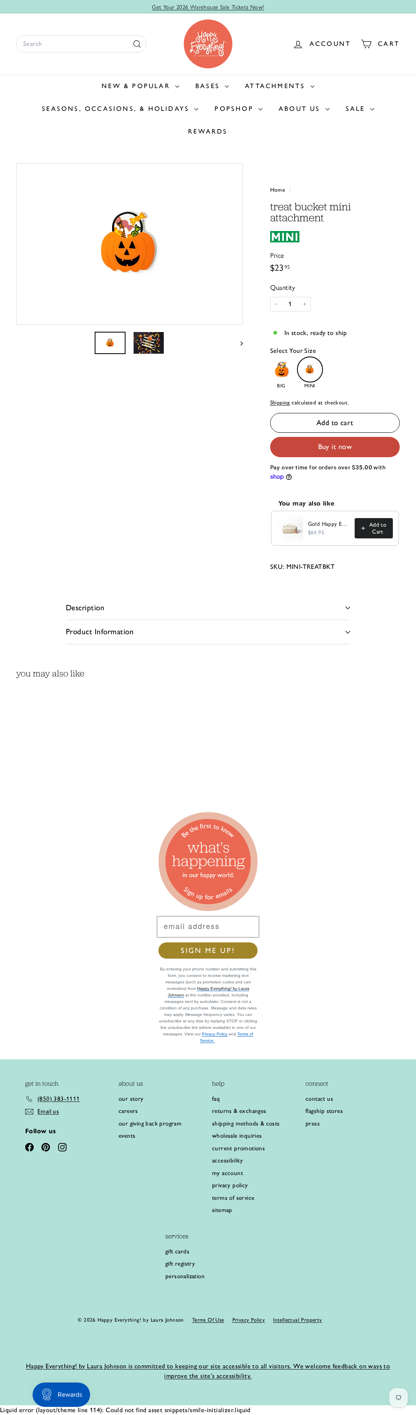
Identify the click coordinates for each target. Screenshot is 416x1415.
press (313, 1123)
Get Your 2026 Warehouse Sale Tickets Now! (208, 6)
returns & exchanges (239, 1111)
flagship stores (324, 1111)
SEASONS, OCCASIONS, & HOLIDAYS (117, 108)
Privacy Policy (215, 1034)
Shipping (280, 402)
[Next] (238, 342)
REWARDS (208, 131)
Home (278, 189)
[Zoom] (130, 244)
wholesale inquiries (237, 1135)
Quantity (282, 287)
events (127, 1135)
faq (216, 1098)
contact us (319, 1098)
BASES (209, 86)
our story (131, 1098)
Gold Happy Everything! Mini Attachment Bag (329, 524)
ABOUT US (301, 108)
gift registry (180, 1263)
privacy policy (230, 1185)
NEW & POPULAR (137, 86)
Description (85, 607)
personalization (185, 1276)
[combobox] (81, 43)
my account (227, 1173)
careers (128, 1111)
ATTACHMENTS (276, 86)
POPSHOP (235, 108)
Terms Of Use (208, 1320)
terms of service (233, 1197)
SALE (357, 108)
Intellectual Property (297, 1320)
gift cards (177, 1251)
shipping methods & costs (246, 1123)
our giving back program (150, 1123)
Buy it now (335, 446)
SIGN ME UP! (208, 950)
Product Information (100, 631)
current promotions (238, 1148)
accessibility (227, 1160)
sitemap (222, 1210)
